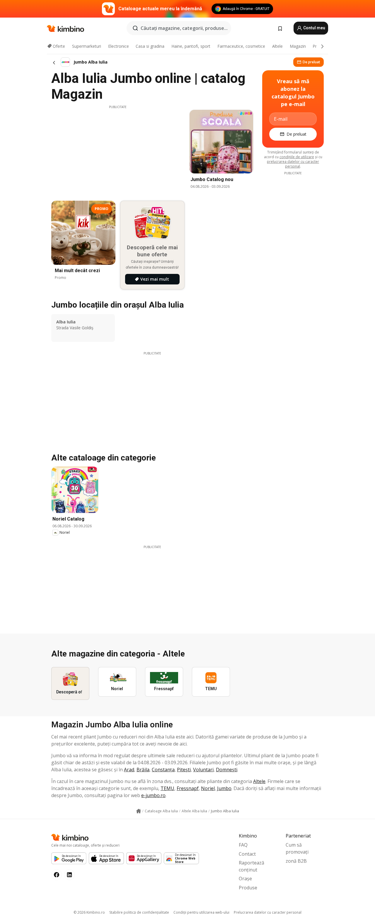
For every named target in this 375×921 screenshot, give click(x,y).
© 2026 (89, 912)
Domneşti (226, 769)
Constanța (163, 769)
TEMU (167, 788)
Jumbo (224, 788)
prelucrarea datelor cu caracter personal (293, 164)
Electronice (118, 46)
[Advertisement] (118, 150)
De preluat (311, 61)
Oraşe (245, 878)
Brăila (143, 769)
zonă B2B (296, 861)
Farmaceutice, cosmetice (241, 46)
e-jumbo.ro (153, 795)
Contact (247, 854)
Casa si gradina (150, 46)
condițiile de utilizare (296, 156)
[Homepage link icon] (138, 811)
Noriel (208, 788)
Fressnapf (188, 788)
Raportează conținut (251, 866)
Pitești (184, 769)
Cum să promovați (297, 848)
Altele (277, 46)
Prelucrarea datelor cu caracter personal (267, 912)
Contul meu (313, 27)
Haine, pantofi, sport (190, 46)
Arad (129, 769)
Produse (248, 887)
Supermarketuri (86, 46)
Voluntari (203, 769)
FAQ (243, 845)
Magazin (298, 46)
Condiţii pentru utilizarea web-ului (201, 912)
